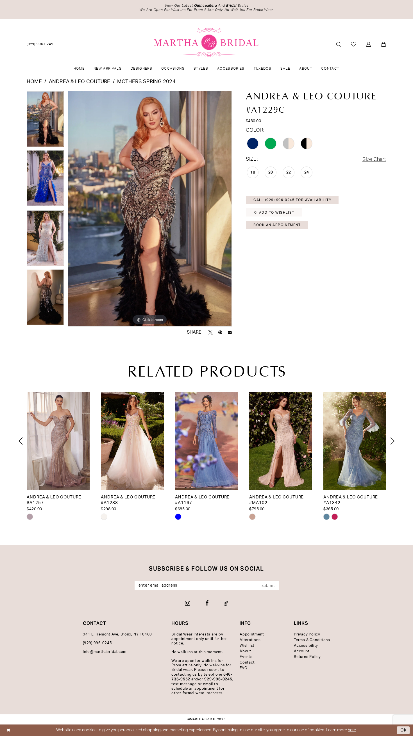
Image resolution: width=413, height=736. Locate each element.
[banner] (207, 42)
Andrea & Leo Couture (79, 81)
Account (301, 651)
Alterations (250, 640)
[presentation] (58, 441)
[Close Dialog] (8, 730)
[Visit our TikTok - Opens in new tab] (226, 603)
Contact (247, 662)
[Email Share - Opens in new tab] (230, 332)
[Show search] (338, 44)
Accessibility (306, 646)
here (352, 730)
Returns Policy (307, 657)
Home (34, 81)
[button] (369, 44)
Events (246, 657)
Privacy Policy (307, 634)
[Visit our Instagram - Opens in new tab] (187, 603)
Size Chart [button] (374, 159)
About (245, 651)
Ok (403, 730)
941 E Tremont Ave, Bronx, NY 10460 (117, 634)
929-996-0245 (218, 679)
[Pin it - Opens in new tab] (220, 332)
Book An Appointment (277, 225)
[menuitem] (40, 44)
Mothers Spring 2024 (146, 81)
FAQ (243, 668)
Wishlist (247, 646)
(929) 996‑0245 (97, 643)
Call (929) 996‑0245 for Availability (292, 200)
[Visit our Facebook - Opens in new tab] (206, 603)
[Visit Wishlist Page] (354, 44)
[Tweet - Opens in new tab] (210, 332)
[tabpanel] (45, 121)
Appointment (252, 634)
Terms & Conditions (312, 640)
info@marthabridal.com (104, 652)
